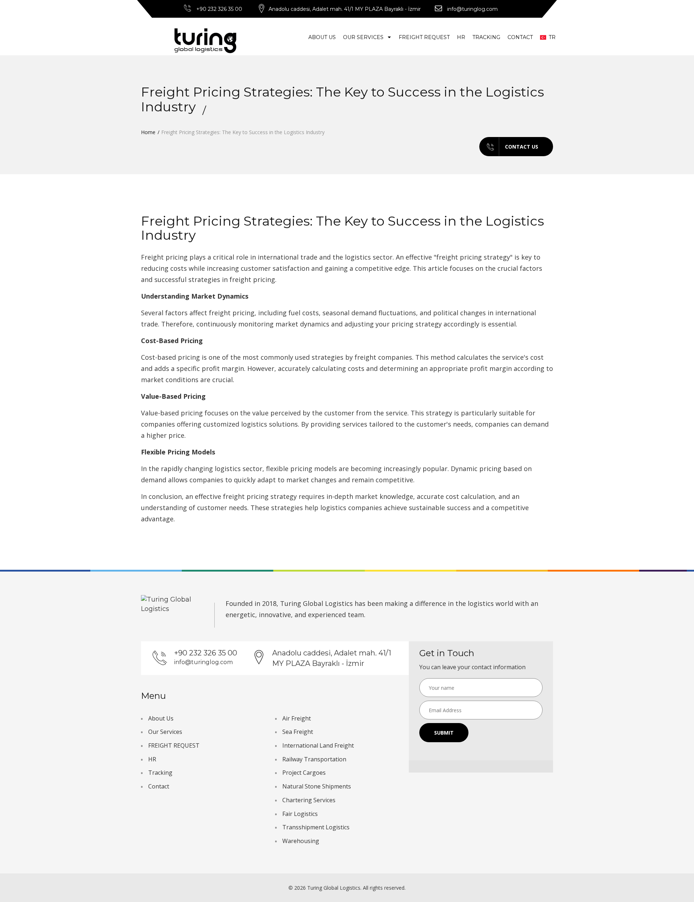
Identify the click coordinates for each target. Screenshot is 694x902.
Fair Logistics (300, 814)
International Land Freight (318, 745)
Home (148, 132)
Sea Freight (297, 732)
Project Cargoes (304, 773)
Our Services (364, 37)
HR (461, 37)
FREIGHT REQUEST (424, 37)
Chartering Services (308, 800)
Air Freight (296, 718)
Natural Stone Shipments (316, 786)
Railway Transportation (314, 759)
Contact (520, 37)
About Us (322, 37)
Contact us (521, 146)
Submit (444, 732)
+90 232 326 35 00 (219, 9)
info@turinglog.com (472, 9)
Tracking (486, 37)
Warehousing (300, 841)
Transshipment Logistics (316, 827)
